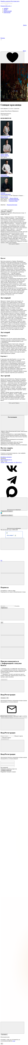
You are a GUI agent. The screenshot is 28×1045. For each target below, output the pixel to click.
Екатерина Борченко (14, 199)
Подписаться (4, 607)
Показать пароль (6, 737)
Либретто (9, 211)
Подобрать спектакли (6, 457)
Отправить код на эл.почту (20, 717)
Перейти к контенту (6, 1)
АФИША (6, 8)
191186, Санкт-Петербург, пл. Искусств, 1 (11, 462)
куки (14, 1041)
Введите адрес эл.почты (21, 716)
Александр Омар (13, 201)
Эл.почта (17, 606)
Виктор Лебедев (14, 198)
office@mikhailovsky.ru (6, 459)
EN (1, 560)
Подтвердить (4, 1034)
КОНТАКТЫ (7, 12)
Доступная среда (15, 1)
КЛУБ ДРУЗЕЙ (8, 11)
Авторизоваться (4, 739)
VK (7, 698)
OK (2, 622)
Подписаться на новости (6, 511)
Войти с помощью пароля (7, 717)
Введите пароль (19, 736)
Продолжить (4, 679)
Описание (3, 211)
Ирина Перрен (4, 197)
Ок (1, 1043)
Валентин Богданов (12, 204)
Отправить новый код (6, 770)
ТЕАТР (5, 9)
